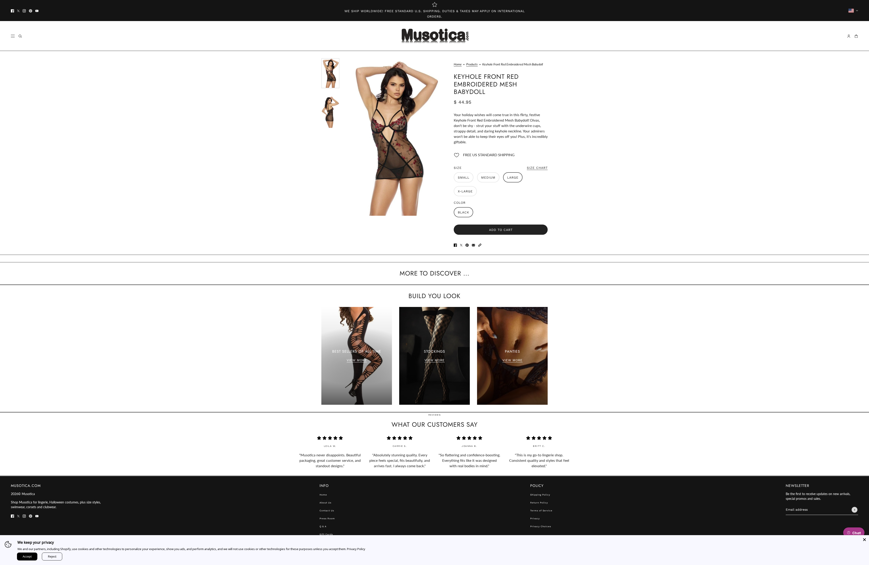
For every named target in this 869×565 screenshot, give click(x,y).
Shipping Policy (540, 494)
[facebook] (12, 10)
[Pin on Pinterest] (467, 244)
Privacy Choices (540, 526)
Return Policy (539, 502)
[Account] (849, 36)
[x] (18, 10)
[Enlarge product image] (394, 137)
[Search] (20, 36)
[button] (479, 244)
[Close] (864, 539)
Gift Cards (326, 534)
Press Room (327, 518)
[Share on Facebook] (455, 244)
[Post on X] (461, 244)
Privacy (535, 518)
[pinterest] (30, 10)
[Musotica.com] (434, 36)
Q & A (323, 526)
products (472, 64)
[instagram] (24, 10)
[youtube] (36, 10)
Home (458, 64)
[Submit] (854, 510)
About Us (325, 502)
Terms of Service (541, 510)
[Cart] (856, 36)
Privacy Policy (356, 549)
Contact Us (327, 510)
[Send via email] (473, 244)
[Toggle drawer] (13, 36)
